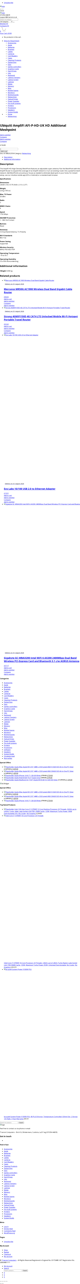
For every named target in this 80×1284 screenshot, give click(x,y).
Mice (9, 88)
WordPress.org (9, 1233)
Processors (12, 108)
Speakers (11, 110)
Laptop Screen (13, 80)
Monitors (11, 93)
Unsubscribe (8, 3)
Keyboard (11, 75)
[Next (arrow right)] (3, 1283)
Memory (11, 86)
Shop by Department (11, 41)
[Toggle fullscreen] (4, 1281)
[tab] (42, 157)
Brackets (11, 49)
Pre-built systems (14, 103)
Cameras (11, 54)
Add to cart (4, 151)
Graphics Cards (13, 69)
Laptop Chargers (14, 77)
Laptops (11, 82)
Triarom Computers (9, 1260)
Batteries (11, 47)
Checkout (7, 1254)
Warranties (8, 758)
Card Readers (13, 56)
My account (8, 1256)
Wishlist (4, 24)
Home (10, 114)
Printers (11, 106)
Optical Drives (13, 99)
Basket (6, 1252)
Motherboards (13, 95)
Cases (10, 58)
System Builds (13, 112)
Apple (10, 45)
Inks (9, 73)
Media (10, 84)
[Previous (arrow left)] (1, 1283)
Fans (9, 65)
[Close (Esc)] (1, 1281)
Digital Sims (12, 62)
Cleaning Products (14, 60)
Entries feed (8, 1229)
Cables (10, 52)
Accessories (12, 43)
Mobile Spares (13, 90)
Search (21, 1122)
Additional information (12, 159)
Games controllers (14, 67)
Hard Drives (12, 71)
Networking (12, 97)
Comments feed (9, 1231)
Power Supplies (13, 101)
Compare (4, 26)
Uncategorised (9, 756)
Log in (6, 1226)
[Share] (3, 1281)
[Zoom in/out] (6, 1281)
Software (7, 750)
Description (8, 157)
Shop (6, 1250)
